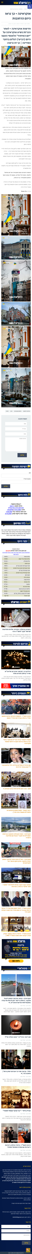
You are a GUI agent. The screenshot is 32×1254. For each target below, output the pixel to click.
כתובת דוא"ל (27, 479)
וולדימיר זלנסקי (26, 411)
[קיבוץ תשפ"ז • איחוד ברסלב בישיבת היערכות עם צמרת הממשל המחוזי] (16, 1133)
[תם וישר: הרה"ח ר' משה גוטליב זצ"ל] (16, 1025)
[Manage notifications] (27, 1249)
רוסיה (7, 411)
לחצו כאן (4, 1177)
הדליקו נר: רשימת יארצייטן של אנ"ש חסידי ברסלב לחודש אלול (18, 672)
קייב (11, 411)
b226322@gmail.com (18, 1217)
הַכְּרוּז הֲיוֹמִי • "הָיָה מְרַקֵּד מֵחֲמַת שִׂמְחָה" (17, 1110)
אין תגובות (10, 23)
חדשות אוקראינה (17, 411)
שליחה (6, 486)
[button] (30, 6)
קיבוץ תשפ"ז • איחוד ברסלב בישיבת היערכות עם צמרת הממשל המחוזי (18, 1146)
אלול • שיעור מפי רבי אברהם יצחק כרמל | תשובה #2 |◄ (16, 1072)
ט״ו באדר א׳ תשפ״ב (20, 23)
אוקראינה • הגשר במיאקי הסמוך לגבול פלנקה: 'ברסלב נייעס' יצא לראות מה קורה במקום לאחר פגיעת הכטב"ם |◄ (16, 1000)
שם (30, 473)
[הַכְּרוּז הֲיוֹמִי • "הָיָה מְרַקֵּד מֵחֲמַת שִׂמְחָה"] (16, 1097)
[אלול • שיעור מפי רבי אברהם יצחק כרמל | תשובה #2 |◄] (16, 1059)
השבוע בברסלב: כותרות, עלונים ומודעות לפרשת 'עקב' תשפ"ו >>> (16, 630)
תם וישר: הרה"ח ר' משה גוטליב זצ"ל (18, 1037)
